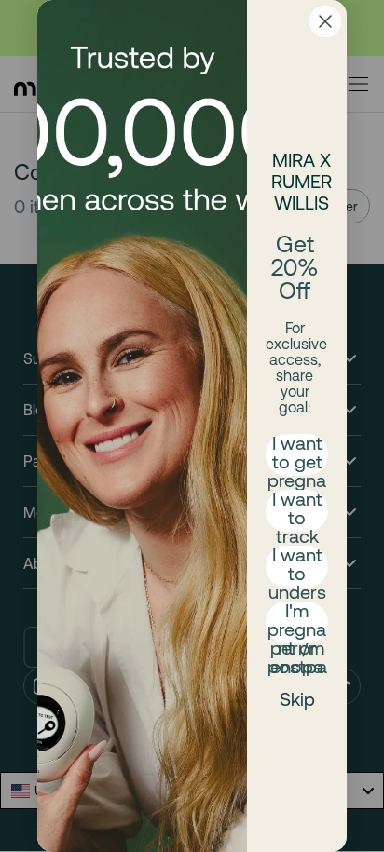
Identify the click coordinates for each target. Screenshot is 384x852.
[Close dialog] (325, 21)
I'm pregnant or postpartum (297, 622)
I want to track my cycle (297, 511)
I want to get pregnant (296, 455)
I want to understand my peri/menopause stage (297, 567)
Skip (297, 699)
